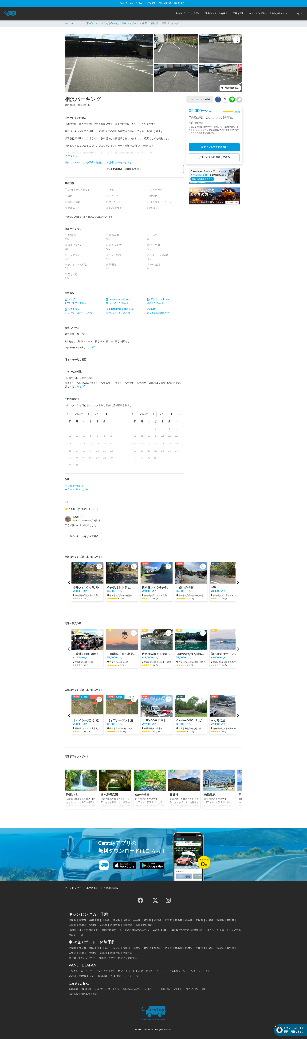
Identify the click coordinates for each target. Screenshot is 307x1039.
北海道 (168, 920)
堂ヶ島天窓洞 (109, 794)
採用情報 (87, 989)
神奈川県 (94, 920)
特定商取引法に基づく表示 (83, 994)
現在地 (72, 920)
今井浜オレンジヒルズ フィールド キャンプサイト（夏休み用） (122, 587)
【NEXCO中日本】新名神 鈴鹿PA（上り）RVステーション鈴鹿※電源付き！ (156, 720)
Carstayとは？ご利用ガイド (83, 930)
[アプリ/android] (152, 865)
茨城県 (199, 920)
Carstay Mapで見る (78, 489)
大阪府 (126, 920)
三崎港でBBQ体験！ (86, 654)
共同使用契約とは (111, 930)
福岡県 (157, 920)
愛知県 (147, 920)
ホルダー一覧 (76, 935)
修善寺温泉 (142, 794)
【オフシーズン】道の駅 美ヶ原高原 (122, 720)
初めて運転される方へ (137, 930)
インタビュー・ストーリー (203, 971)
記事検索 (116, 976)
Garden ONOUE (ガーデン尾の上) (191, 720)
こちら (89, 347)
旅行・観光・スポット (123, 971)
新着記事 (102, 976)
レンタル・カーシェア (81, 971)
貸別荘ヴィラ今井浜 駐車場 (156, 587)
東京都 (82, 920)
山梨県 (209, 920)
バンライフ (102, 971)
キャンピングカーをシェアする (224, 930)
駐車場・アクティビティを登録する (118, 958)
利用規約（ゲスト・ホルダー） (140, 989)
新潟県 (103, 925)
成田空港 (115, 925)
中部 (144, 23)
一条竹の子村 (185, 587)
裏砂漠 (174, 794)
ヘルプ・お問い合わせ (107, 989)
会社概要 (73, 989)
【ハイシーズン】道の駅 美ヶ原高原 (87, 720)
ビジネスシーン (177, 971)
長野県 (230, 920)
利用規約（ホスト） (171, 989)
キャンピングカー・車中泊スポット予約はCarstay (91, 23)
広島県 (72, 925)
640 (213, 587)
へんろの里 (218, 720)
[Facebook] (140, 900)
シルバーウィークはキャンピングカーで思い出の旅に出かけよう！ (153, 3)
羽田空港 (128, 925)
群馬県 (178, 920)
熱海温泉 (210, 794)
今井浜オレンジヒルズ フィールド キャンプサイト (87, 587)
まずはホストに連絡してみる (125, 169)
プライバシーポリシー (198, 989)
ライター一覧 (131, 976)
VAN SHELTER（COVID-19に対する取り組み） (178, 930)
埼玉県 (116, 920)
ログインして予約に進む (214, 147)
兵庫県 (137, 920)
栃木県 (189, 920)
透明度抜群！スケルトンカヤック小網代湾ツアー (156, 654)
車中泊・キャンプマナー (82, 958)
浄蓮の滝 (72, 794)
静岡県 (154, 23)
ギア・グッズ (145, 971)
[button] (188, 13)
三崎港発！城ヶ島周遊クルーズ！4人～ (122, 654)
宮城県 (93, 925)
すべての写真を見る (230, 88)
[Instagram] (168, 900)
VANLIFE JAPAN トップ (81, 976)
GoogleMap (74, 486)
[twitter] (155, 900)
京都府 (82, 925)
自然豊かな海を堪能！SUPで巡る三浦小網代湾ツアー (191, 654)
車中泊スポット (130, 23)
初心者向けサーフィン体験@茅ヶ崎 (225, 654)
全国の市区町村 (144, 925)
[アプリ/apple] (124, 865)
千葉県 (105, 920)
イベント (160, 971)
